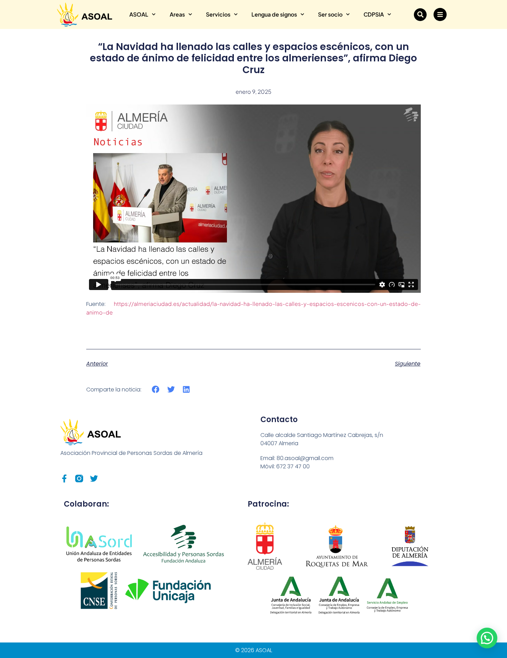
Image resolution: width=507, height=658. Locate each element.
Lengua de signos (274, 14)
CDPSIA (374, 14)
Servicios (218, 14)
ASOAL (138, 14)
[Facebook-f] (64, 478)
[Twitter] (94, 478)
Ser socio (330, 14)
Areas (177, 14)
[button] (420, 14)
